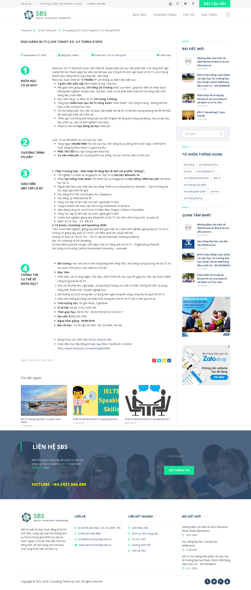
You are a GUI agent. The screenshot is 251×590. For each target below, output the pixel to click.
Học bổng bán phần (195, 191)
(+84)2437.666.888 (89, 533)
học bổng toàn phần (195, 184)
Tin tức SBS (138, 539)
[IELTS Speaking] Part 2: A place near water (41, 420)
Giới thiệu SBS (139, 528)
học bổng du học (208, 164)
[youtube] (227, 581)
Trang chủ (26, 30)
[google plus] (221, 581)
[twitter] (214, 581)
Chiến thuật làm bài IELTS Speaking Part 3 (95, 419)
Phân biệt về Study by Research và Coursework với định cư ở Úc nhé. (212, 99)
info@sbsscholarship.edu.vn (95, 539)
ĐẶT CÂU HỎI (215, 3)
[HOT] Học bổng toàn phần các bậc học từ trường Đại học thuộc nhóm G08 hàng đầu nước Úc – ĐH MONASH (213, 80)
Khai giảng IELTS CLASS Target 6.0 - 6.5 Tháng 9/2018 (91, 30)
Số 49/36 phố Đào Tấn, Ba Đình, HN (99, 528)
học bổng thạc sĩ (205, 171)
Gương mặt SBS (141, 545)
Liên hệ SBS (138, 550)
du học (188, 171)
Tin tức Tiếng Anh (47, 30)
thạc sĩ (217, 178)
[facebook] (207, 581)
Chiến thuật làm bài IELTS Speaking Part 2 (147, 419)
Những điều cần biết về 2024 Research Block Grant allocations (213, 61)
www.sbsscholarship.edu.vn (94, 545)
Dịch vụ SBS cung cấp (144, 533)
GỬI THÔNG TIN (179, 470)
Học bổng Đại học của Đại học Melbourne (212, 243)
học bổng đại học (193, 198)
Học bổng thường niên (196, 178)
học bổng (189, 164)
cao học (215, 191)
